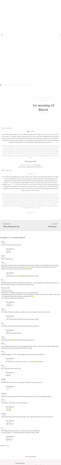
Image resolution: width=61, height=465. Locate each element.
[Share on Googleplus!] (33, 212)
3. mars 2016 (8, 438)
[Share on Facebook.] (27, 212)
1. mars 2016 (3, 243)
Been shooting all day (11, 226)
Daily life (39, 97)
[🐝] (22, 458)
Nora (2, 323)
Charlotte (3, 379)
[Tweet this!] (31, 212)
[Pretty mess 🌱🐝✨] (7, 458)
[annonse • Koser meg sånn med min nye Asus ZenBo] (38, 458)
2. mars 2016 (3, 429)
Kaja (2, 262)
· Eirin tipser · (52, 226)
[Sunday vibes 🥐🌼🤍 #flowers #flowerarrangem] (53, 458)
